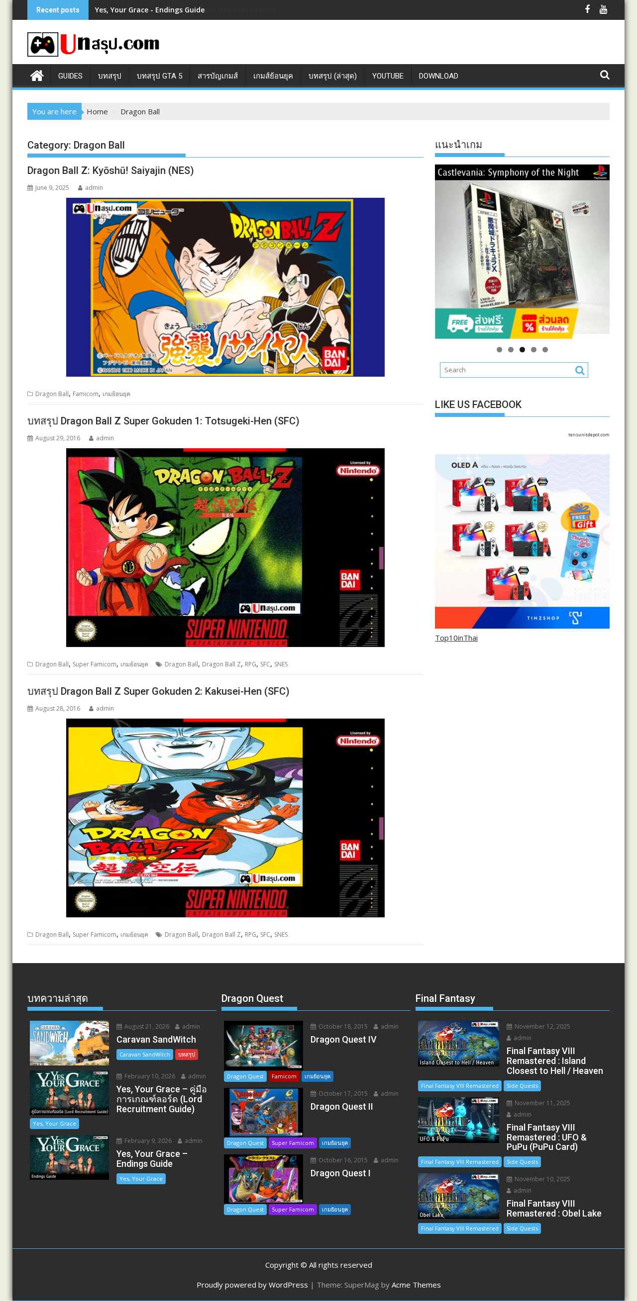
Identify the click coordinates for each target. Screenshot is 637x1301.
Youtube (388, 76)
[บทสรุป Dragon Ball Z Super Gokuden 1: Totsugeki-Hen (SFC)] (225, 547)
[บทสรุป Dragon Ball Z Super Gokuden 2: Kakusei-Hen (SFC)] (225, 818)
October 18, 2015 (342, 1026)
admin (94, 187)
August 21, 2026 (146, 1026)
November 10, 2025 (541, 1179)
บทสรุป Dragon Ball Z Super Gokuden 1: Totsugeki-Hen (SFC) (163, 421)
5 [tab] (545, 349)
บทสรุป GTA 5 (159, 76)
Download (438, 76)
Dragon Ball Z (221, 664)
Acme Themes (416, 1285)
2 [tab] (511, 349)
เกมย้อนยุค (116, 394)
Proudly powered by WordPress (252, 1285)
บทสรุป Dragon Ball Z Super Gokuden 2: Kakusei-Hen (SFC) (158, 691)
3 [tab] (522, 349)
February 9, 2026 (147, 1141)
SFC (265, 664)
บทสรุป (109, 76)
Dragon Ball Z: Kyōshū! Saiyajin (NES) (110, 170)
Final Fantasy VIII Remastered (460, 1085)
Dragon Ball (52, 394)
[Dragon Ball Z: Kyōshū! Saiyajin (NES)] (225, 287)
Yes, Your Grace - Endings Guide (150, 9)
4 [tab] (533, 349)
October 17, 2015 (342, 1093)
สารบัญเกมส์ (218, 76)
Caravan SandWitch (144, 1054)
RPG (250, 664)
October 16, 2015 (342, 1160)
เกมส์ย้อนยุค (273, 76)
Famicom (86, 394)
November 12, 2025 (541, 1026)
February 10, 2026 (149, 1076)
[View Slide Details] (522, 251)
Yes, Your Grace (54, 1123)
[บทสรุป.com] (37, 74)
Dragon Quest (245, 1076)
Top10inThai (456, 638)
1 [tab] (499, 349)
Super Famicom (94, 664)
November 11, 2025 (541, 1103)
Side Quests (522, 1085)
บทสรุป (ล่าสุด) (333, 76)
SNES (281, 664)
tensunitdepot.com (589, 434)
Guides (70, 76)
